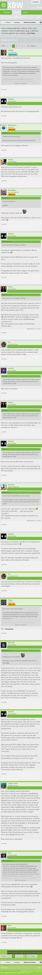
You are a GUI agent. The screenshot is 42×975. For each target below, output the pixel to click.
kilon (10, 925)
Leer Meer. (31, 33)
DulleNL (11, 50)
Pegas (10, 600)
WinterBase (12, 190)
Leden (25, 12)
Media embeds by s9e (24, 972)
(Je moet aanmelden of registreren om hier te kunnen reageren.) (24, 952)
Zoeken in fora (8, 17)
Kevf (9, 853)
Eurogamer (9, 629)
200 (28, 46)
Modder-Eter (12, 125)
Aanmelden (36, 2)
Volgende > (34, 46)
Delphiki (11, 99)
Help (39, 967)
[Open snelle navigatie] (40, 22)
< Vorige (3, 46)
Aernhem (11, 485)
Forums (16, 12)
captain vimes (13, 783)
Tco (9, 342)
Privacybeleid (37, 971)
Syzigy (10, 159)
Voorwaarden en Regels (26, 971)
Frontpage (6, 12)
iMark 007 (11, 643)
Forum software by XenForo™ (9, 972)
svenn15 (11, 368)
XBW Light (4, 967)
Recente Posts (21, 17)
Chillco (10, 287)
